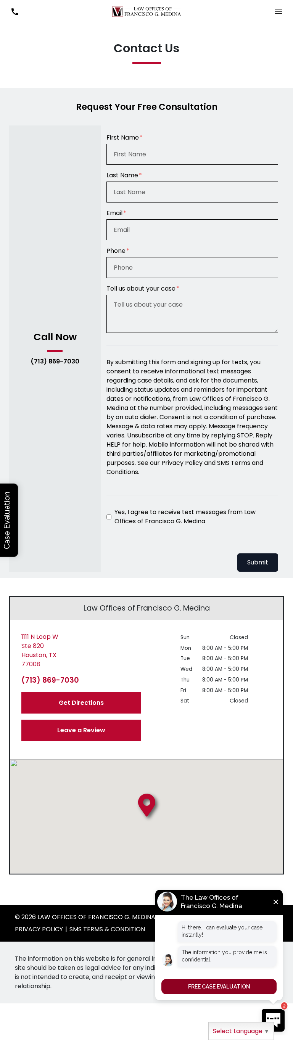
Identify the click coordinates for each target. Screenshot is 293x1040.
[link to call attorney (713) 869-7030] (14, 11)
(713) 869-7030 (55, 361)
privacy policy (39, 929)
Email (114, 213)
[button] (278, 11)
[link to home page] (146, 11)
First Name (122, 137)
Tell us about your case (140, 288)
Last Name (122, 175)
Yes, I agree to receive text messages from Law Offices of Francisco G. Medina (185, 517)
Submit (257, 562)
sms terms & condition (107, 929)
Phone (116, 250)
